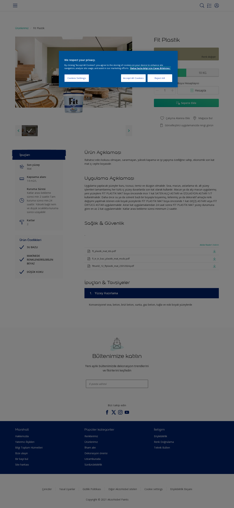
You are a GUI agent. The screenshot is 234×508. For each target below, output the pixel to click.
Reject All (160, 78)
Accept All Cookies (133, 78)
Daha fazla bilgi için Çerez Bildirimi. (150, 68)
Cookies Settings (76, 78)
